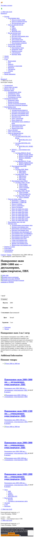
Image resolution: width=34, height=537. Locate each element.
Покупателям (8, 498)
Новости (10, 64)
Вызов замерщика (9, 74)
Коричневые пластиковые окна (21, 228)
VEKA (14, 28)
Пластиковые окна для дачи (16, 222)
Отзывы (10, 71)
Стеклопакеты (16, 52)
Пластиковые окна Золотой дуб (21, 235)
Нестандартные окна (18, 23)
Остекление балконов (14, 44)
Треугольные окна (17, 39)
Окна (6, 489)
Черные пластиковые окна (20, 243)
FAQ (9, 62)
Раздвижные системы (14, 97)
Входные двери (16, 54)
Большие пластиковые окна (20, 113)
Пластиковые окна (13, 18)
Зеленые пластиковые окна (20, 227)
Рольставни (8, 248)
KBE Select (22, 179)
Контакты (7, 72)
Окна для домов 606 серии (20, 220)
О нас (6, 59)
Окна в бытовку (13, 130)
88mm (17, 167)
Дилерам (7, 503)
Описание (7, 327)
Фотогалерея (12, 61)
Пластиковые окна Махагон (20, 237)
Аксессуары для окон (14, 46)
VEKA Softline (23, 186)
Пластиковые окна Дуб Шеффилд (22, 233)
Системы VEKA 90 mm (22, 195)
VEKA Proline (23, 184)
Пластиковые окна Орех (19, 238)
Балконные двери (17, 49)
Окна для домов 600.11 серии (21, 217)
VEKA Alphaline (24, 197)
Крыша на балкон (13, 102)
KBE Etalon (22, 171)
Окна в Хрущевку (17, 207)
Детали (6, 329)
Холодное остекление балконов (17, 105)
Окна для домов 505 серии (20, 214)
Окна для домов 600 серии (20, 215)
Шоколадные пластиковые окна (21, 245)
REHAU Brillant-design (26, 163)
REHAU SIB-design (25, 164)
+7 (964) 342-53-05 (6, 12)
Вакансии (11, 67)
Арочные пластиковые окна (20, 112)
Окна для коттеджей (14, 131)
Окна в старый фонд (18, 205)
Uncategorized (8, 85)
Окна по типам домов (18, 20)
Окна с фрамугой (17, 120)
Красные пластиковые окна (20, 230)
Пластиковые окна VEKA (20, 181)
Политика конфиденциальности (10, 535)
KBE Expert (22, 177)
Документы (11, 69)
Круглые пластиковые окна (20, 36)
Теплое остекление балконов (17, 103)
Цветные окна (12, 223)
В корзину (4, 299)
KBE (13, 26)
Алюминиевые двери (14, 92)
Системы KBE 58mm (21, 169)
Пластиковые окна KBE (19, 166)
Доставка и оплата (6, 5)
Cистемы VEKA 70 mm (22, 182)
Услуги (6, 57)
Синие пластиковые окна (19, 242)
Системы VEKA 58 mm (22, 191)
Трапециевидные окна (18, 41)
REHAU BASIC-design (26, 154)
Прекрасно (11, 533)
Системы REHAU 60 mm (23, 153)
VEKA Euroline (23, 192)
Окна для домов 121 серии (20, 209)
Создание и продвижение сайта (18, 501)
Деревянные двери (14, 93)
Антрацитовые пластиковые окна (22, 225)
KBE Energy (22, 176)
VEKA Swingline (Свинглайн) (24, 188)
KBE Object (22, 172)
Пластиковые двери (18, 48)
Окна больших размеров (19, 43)
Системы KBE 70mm (21, 174)
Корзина (4, 13)
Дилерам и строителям (15, 66)
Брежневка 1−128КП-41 (19, 200)
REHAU (14, 29)
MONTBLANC (16, 31)
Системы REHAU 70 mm (23, 161)
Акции (6, 56)
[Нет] (20, 535)
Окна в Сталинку (17, 204)
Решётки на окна (17, 51)
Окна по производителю (19, 21)
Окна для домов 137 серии (20, 210)
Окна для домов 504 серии (20, 212)
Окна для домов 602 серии (20, 218)
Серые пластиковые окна (19, 240)
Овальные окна (16, 38)
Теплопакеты (8, 251)
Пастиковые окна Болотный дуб (22, 232)
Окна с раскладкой (17, 118)
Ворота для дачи (9, 89)
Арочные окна (16, 34)
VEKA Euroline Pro (25, 194)
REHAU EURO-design (26, 156)
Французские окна (17, 128)
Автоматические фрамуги (20, 110)
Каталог (6, 16)
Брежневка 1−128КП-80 (19, 202)
